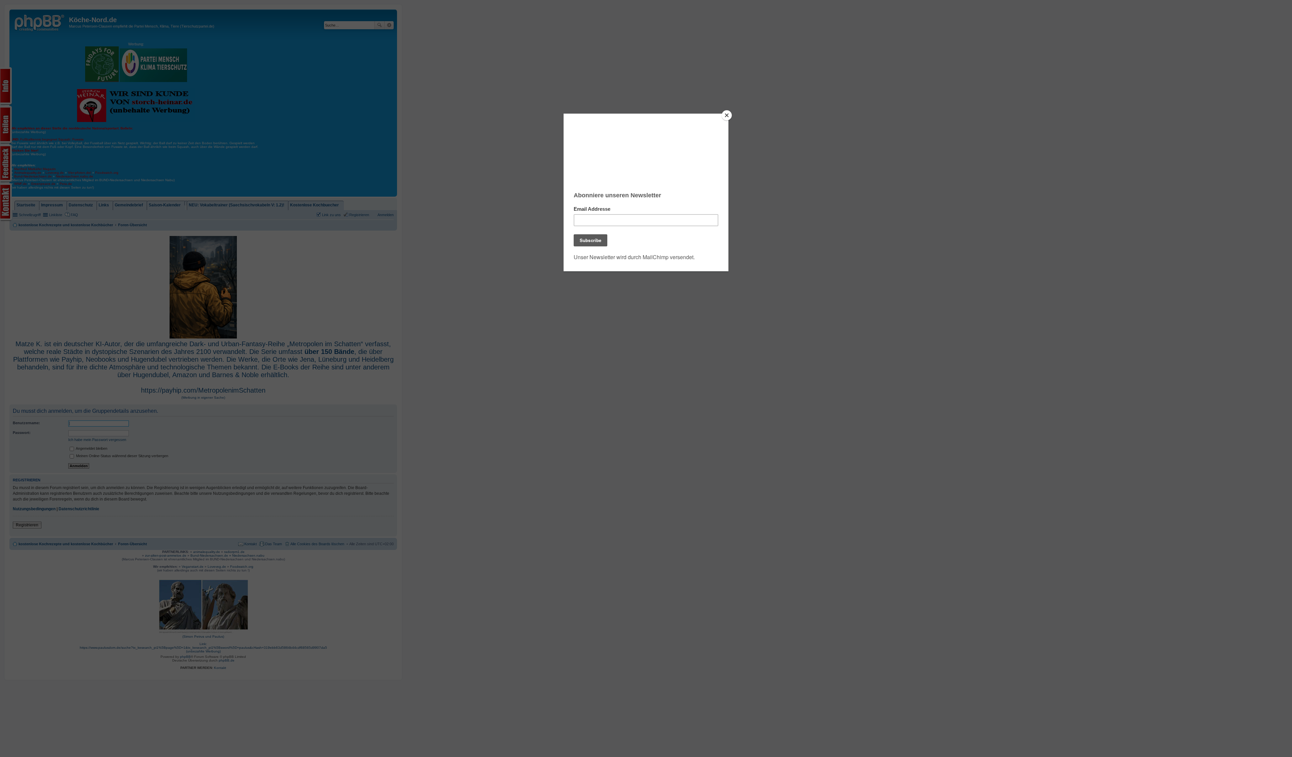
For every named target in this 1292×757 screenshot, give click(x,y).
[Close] (727, 115)
